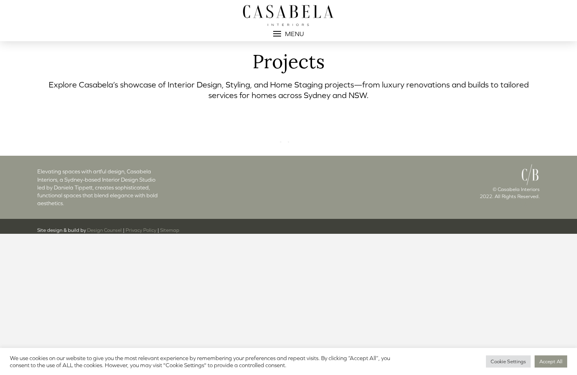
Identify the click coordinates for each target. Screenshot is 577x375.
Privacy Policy (141, 230)
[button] (288, 34)
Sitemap (169, 230)
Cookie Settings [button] (508, 361)
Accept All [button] (550, 361)
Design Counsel (104, 230)
